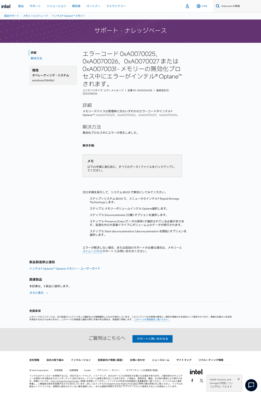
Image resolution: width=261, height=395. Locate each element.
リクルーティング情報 (211, 360)
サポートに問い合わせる (152, 339)
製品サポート (11, 15)
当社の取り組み (55, 360)
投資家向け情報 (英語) (110, 360)
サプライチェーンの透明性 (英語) (142, 370)
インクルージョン (81, 360)
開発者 (76, 6)
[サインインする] (187, 6)
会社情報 (34, 360)
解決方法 (36, 58)
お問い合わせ (137, 360)
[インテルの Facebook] (192, 380)
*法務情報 (73, 370)
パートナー (93, 6)
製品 (21, 6)
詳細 (33, 53)
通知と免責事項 (138, 381)
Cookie (87, 370)
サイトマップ (183, 360)
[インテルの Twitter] (201, 380)
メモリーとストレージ (35, 15)
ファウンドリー (116, 6)
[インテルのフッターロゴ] (196, 371)
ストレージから (92, 251)
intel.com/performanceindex (65, 381)
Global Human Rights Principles (122, 383)
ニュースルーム (160, 360)
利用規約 (58, 370)
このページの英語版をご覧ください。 (152, 319)
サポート (35, 6)
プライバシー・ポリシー (108, 370)
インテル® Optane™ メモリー (68, 15)
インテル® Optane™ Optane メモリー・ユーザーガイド (64, 268)
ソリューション (56, 6)
